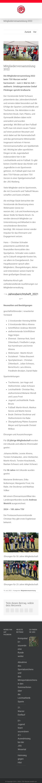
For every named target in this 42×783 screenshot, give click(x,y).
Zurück (28, 32)
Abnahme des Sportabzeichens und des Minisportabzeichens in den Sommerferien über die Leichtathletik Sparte (21, 682)
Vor (34, 32)
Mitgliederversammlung (28, 590)
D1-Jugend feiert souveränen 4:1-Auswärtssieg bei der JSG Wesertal (21, 734)
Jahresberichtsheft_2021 (23, 294)
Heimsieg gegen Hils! (21, 759)
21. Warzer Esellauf (21, 711)
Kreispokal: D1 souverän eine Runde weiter (21, 647)
